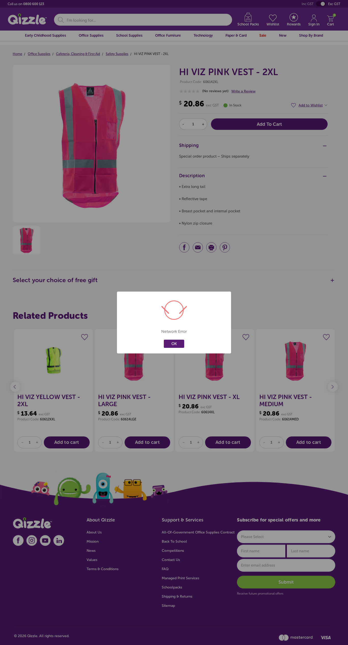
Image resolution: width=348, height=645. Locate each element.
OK (174, 343)
